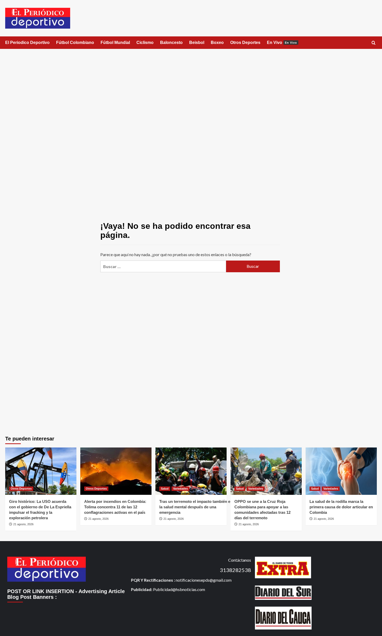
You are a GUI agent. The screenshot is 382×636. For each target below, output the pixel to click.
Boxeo (217, 42)
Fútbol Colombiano (75, 42)
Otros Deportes (245, 42)
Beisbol (196, 42)
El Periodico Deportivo (27, 42)
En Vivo (282, 42)
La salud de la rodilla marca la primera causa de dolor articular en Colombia (341, 507)
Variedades (180, 488)
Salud (165, 488)
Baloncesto (171, 42)
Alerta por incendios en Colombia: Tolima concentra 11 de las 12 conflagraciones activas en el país (115, 507)
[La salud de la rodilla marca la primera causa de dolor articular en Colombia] (341, 471)
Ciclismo (145, 42)
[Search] (373, 43)
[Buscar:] (163, 266)
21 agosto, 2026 (23, 524)
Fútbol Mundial (115, 42)
